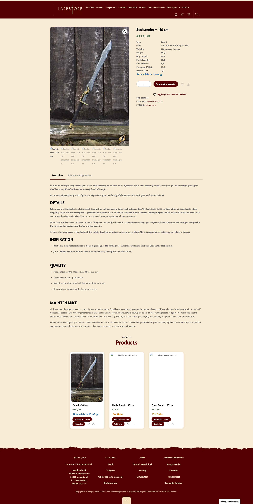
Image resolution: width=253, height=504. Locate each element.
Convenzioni (142, 476)
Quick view (78, 424)
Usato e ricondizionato (156, 8)
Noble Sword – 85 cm (123, 405)
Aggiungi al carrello (165, 84)
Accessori (122, 8)
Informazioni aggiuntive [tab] (79, 175)
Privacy (142, 470)
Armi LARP (90, 8)
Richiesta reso (110, 483)
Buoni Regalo (172, 8)
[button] (124, 31)
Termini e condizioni (142, 464)
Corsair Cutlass (80, 405)
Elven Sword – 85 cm (162, 405)
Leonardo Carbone (173, 483)
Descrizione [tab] (57, 175)
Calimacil (173, 470)
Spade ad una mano (155, 101)
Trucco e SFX (132, 8)
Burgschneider (174, 464)
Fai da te (142, 8)
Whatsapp (103, 476)
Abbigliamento (110, 8)
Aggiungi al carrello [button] (82, 419)
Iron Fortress (174, 476)
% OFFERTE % (184, 8)
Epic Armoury (150, 105)
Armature (99, 8)
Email (110, 464)
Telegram (110, 470)
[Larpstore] (69, 10)
